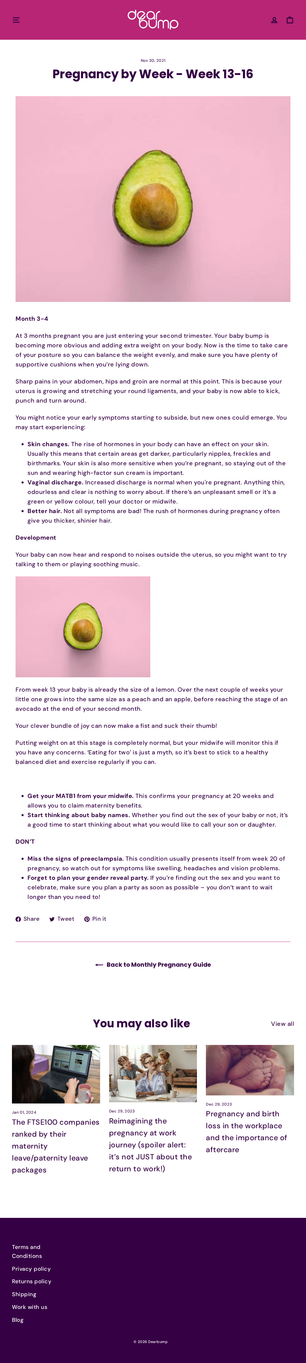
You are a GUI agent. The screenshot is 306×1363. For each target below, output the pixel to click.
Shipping (24, 1294)
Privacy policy (31, 1269)
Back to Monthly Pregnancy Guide (158, 964)
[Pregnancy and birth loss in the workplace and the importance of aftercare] (250, 1070)
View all (282, 1024)
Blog (18, 1320)
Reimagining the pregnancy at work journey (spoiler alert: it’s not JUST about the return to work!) (150, 1145)
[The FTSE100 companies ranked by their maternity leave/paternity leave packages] (56, 1074)
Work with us (29, 1307)
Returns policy (31, 1281)
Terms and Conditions (27, 1252)
